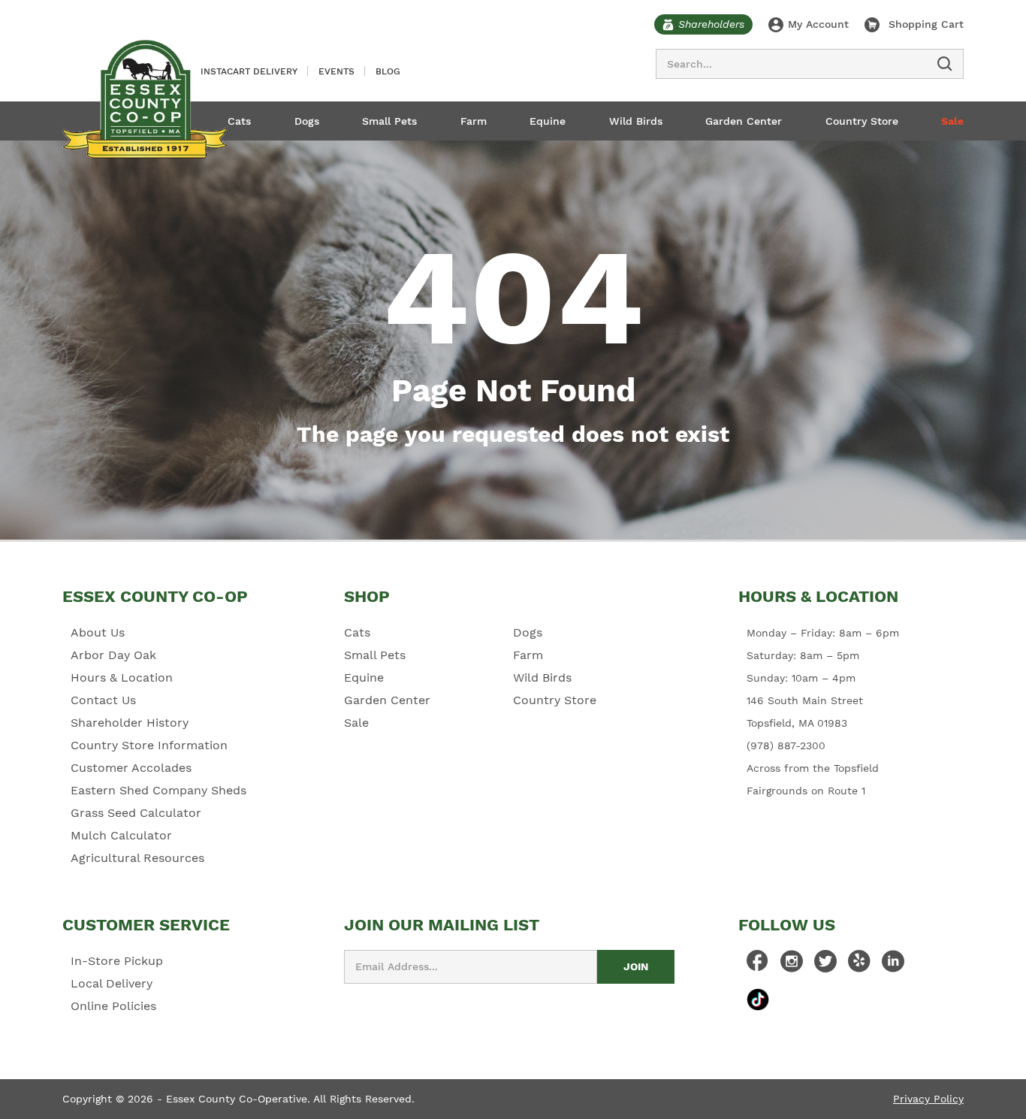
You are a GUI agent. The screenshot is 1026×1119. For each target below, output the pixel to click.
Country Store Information (149, 745)
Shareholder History (130, 722)
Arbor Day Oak (113, 655)
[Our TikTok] (758, 999)
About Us (98, 632)
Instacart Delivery (249, 71)
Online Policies (113, 1006)
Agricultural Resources (137, 858)
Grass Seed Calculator (136, 813)
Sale (952, 121)
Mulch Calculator (121, 835)
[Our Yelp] (859, 965)
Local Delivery (111, 983)
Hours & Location (122, 677)
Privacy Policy (928, 1099)
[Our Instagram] (791, 965)
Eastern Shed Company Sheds (158, 790)
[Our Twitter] (825, 965)
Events (336, 71)
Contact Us (103, 700)
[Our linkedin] (893, 965)
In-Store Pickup (117, 961)
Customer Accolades (131, 768)
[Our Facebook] (758, 965)
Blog (388, 71)
